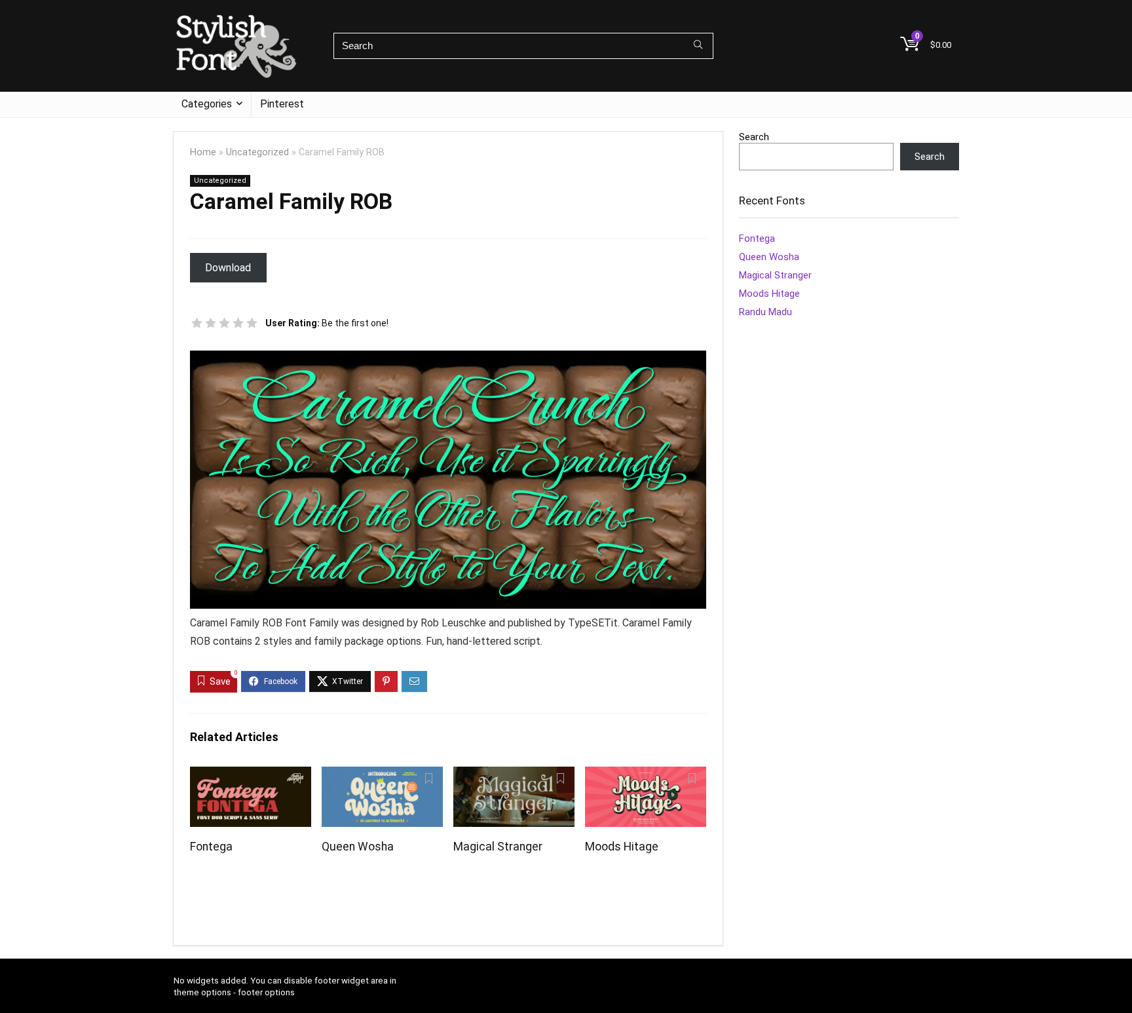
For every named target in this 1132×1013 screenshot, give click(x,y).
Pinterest (282, 104)
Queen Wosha (358, 846)
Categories (206, 104)
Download (228, 267)
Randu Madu (765, 312)
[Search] (698, 45)
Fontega (211, 846)
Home (203, 152)
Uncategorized (257, 152)
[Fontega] (250, 775)
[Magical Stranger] (514, 775)
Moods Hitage (621, 846)
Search (754, 137)
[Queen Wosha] (382, 775)
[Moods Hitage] (645, 775)
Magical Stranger (497, 846)
